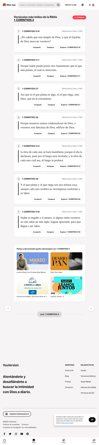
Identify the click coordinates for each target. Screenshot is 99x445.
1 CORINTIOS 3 (24, 20)
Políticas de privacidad (11, 424)
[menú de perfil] (91, 4)
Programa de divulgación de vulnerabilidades (19, 427)
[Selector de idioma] (82, 4)
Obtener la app (70, 5)
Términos (24, 424)
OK (92, 420)
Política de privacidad (67, 423)
